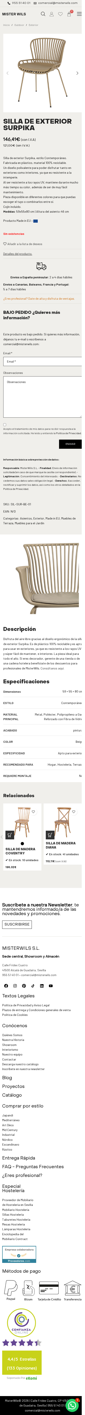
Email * (7, 353)
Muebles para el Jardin (29, 523)
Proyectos (13, 1087)
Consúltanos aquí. (52, 668)
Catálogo (12, 1095)
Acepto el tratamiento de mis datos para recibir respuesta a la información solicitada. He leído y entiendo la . (42, 430)
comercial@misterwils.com (21, 344)
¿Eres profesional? (22, 1176)
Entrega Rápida (18, 1158)
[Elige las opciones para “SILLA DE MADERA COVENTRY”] (9, 835)
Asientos (26, 518)
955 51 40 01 (10, 975)
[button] (79, 14)
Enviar (70, 444)
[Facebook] (6, 986)
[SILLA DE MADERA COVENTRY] (22, 822)
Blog (7, 1078)
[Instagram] (15, 986)
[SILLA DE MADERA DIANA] (63, 822)
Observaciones (13, 373)
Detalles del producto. (17, 253)
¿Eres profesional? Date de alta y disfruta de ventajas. (39, 298)
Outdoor (19, 24)
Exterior (33, 24)
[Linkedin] (42, 986)
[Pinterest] (24, 986)
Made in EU (53, 518)
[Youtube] (51, 986)
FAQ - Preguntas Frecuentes (33, 1167)
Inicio (6, 24)
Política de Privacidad (68, 433)
